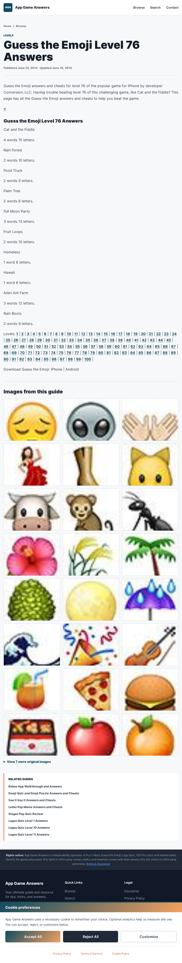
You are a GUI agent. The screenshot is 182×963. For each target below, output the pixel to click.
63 (140, 346)
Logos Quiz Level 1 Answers (28, 820)
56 (85, 346)
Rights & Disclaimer (98, 863)
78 (84, 352)
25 (8, 340)
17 (121, 334)
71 (30, 352)
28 (31, 340)
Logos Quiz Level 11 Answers (28, 834)
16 (113, 334)
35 (87, 340)
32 (63, 340)
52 (53, 346)
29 (39, 340)
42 (144, 340)
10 (69, 334)
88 (165, 352)
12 (83, 334)
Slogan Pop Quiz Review (25, 814)
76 (69, 352)
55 (77, 346)
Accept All (33, 936)
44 (160, 340)
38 (112, 340)
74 (53, 352)
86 (148, 352)
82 (116, 352)
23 (166, 334)
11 (76, 334)
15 (106, 334)
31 (55, 340)
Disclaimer (131, 891)
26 (16, 340)
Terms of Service (91, 953)
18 (128, 334)
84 (132, 352)
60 (117, 346)
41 (136, 340)
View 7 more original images (29, 762)
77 (77, 352)
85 (140, 352)
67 (173, 346)
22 (158, 334)
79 (92, 352)
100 (87, 359)
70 (22, 352)
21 (151, 334)
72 (37, 352)
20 (143, 334)
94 (38, 359)
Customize (149, 936)
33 (71, 340)
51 (46, 346)
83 (124, 352)
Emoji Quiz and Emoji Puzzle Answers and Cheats (43, 793)
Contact (172, 7)
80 (100, 352)
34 (79, 340)
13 (91, 334)
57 (93, 346)
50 (38, 346)
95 (46, 359)
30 (47, 340)
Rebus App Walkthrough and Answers (35, 786)
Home (7, 26)
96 (54, 359)
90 (6, 359)
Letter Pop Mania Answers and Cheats (35, 807)
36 (95, 340)
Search (155, 7)
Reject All (91, 936)
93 (29, 359)
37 (104, 340)
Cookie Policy (120, 953)
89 (173, 352)
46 (6, 346)
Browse (139, 7)
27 (24, 340)
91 (14, 359)
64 (149, 346)
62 (133, 346)
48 (22, 346)
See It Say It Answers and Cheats (31, 800)
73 (45, 352)
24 (174, 334)
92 (21, 359)
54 (69, 346)
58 (101, 346)
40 (128, 340)
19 (135, 334)
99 (78, 359)
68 (6, 352)
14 (98, 334)
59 (109, 346)
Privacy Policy (62, 953)
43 (152, 340)
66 (165, 346)
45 (168, 340)
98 (70, 359)
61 (125, 346)
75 (61, 352)
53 (61, 346)
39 (120, 340)
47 (14, 346)
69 (14, 352)
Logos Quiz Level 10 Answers (29, 827)
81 (109, 352)
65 (157, 346)
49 (30, 346)
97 (62, 359)
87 (157, 352)
